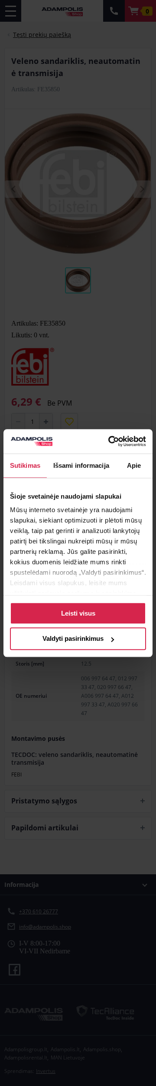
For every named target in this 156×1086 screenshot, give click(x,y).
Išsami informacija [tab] (81, 465)
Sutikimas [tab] (25, 465)
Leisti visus (78, 613)
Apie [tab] (134, 465)
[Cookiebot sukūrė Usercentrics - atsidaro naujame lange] (110, 441)
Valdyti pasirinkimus (73, 639)
